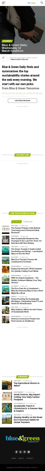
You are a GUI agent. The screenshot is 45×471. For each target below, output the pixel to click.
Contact (30, 458)
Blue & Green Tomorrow (19, 59)
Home (13, 458)
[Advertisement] (22, 130)
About (21, 458)
